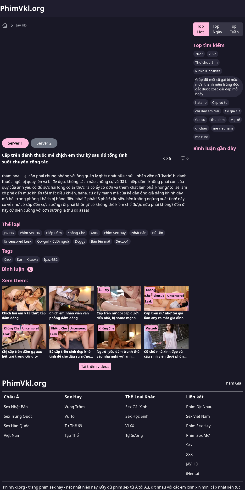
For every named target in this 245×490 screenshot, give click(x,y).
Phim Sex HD (30, 232)
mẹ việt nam (223, 128)
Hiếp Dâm (54, 232)
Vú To (70, 416)
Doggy (80, 241)
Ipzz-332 (51, 259)
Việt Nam (12, 435)
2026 (212, 54)
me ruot (201, 137)
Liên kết (195, 397)
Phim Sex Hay (115, 232)
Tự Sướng (134, 435)
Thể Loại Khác (140, 397)
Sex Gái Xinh (136, 406)
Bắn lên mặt (100, 241)
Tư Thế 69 (73, 425)
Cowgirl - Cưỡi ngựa (53, 241)
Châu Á (11, 397)
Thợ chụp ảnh (206, 62)
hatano (200, 102)
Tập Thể (72, 435)
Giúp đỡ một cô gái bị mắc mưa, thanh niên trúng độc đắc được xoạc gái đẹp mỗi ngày (217, 86)
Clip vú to (219, 102)
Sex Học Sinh (137, 416)
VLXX (129, 425)
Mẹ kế (235, 119)
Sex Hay (73, 397)
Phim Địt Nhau (199, 406)
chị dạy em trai (207, 111)
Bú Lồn (157, 232)
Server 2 (44, 143)
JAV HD (192, 464)
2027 (199, 54)
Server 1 (15, 143)
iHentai (192, 473)
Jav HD (21, 25)
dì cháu (201, 128)
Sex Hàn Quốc (16, 425)
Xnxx (94, 232)
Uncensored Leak (17, 241)
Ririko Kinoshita (207, 71)
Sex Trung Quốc (18, 416)
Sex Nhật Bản (16, 406)
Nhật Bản (138, 232)
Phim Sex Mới (198, 435)
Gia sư (200, 119)
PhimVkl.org (22, 8)
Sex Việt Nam (198, 416)
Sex (189, 445)
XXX (189, 454)
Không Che (76, 232)
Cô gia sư (232, 111)
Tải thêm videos (95, 366)
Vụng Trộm (75, 406)
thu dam (218, 119)
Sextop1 (122, 241)
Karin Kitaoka (27, 259)
